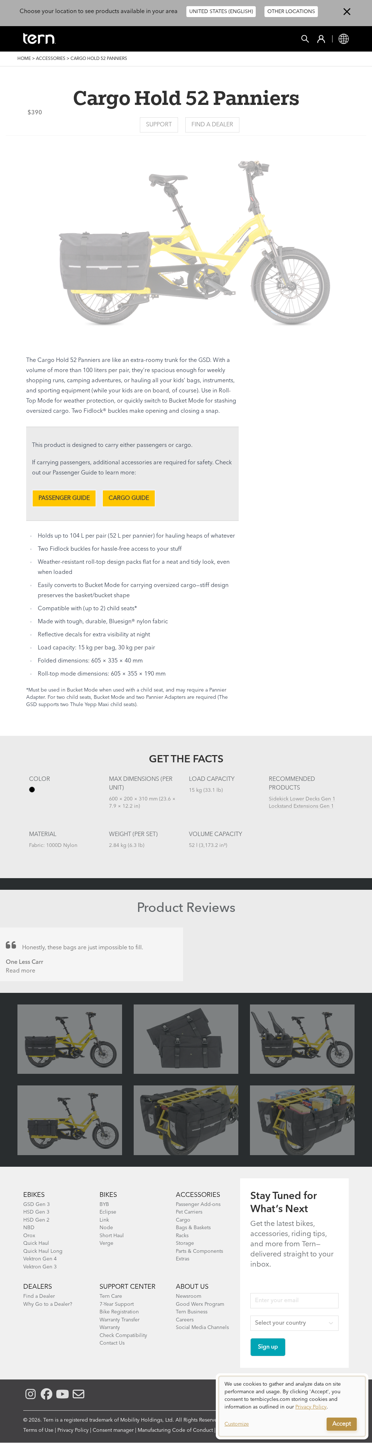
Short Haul (112, 1235)
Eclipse (108, 1212)
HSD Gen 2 (36, 1220)
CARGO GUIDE (129, 498)
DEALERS (37, 1287)
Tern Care (111, 1296)
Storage (185, 1243)
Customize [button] (237, 1424)
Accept (341, 1424)
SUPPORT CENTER (127, 1287)
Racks (182, 1235)
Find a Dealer (212, 125)
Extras (182, 1258)
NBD (29, 1227)
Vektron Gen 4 (40, 1258)
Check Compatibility (123, 1335)
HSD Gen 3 (36, 1212)
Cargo (183, 1220)
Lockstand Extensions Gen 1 (301, 806)
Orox (29, 1235)
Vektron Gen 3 (40, 1266)
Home (24, 59)
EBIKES (34, 1195)
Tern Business (191, 1311)
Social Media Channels (202, 1327)
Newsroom (188, 1296)
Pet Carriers (189, 1212)
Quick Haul (36, 1243)
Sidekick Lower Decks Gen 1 (302, 799)
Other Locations (291, 11)
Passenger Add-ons (198, 1204)
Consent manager (113, 1430)
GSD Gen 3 (36, 1204)
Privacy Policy (73, 1430)
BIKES (108, 1195)
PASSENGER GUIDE (64, 498)
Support (159, 125)
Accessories (50, 59)
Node (106, 1227)
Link (104, 1220)
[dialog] (292, 1406)
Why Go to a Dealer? (47, 1304)
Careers (185, 1319)
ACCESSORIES (198, 1195)
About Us (192, 1287)
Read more (20, 971)
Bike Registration (119, 1311)
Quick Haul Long (42, 1251)
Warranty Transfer (120, 1319)
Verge (106, 1243)
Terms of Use (38, 1430)
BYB (104, 1204)
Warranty (110, 1327)
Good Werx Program (200, 1304)
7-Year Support (117, 1304)
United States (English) (221, 11)
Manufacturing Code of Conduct (175, 1430)
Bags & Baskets (193, 1227)
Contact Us (112, 1343)
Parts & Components (199, 1251)
